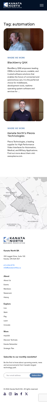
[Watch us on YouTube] (5, 393)
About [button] (6, 276)
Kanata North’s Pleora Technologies (21, 134)
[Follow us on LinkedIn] (16, 393)
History (6, 297)
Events (6, 285)
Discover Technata (10, 340)
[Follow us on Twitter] (26, 393)
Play (5, 316)
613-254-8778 (9, 265)
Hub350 (7, 336)
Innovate (7, 325)
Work (5, 312)
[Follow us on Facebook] (21, 393)
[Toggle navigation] (41, 5)
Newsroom (8, 293)
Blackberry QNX (17, 62)
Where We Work (16, 58)
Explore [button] (7, 304)
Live (5, 308)
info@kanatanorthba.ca (12, 268)
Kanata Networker (10, 344)
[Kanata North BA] (13, 5)
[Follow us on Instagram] (10, 393)
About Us (7, 280)
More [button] (6, 331)
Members (7, 289)
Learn (6, 321)
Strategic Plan (9, 348)
